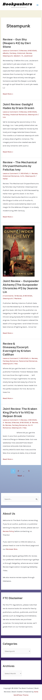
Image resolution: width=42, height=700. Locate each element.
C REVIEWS (24, 173)
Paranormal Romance (28, 361)
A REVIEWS (24, 358)
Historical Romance (18, 114)
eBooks (6, 53)
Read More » (8, 94)
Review (29, 53)
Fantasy (13, 53)
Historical (21, 53)
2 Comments (8, 296)
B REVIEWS (32, 50)
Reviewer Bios (11, 549)
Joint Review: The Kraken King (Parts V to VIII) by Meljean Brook (20, 412)
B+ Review (7, 425)
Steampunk (8, 56)
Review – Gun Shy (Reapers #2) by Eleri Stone (17, 43)
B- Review (34, 422)
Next (21, 475)
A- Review (33, 358)
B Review (23, 50)
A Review (23, 420)
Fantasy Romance (10, 361)
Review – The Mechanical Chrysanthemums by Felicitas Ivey (20, 166)
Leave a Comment (10, 50)
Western (17, 56)
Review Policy (8, 531)
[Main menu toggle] (37, 5)
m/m (22, 176)
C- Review (33, 173)
